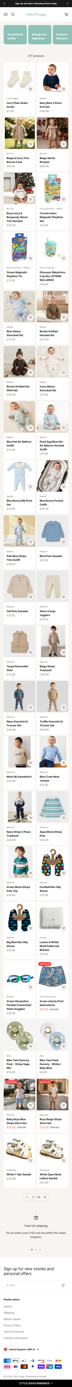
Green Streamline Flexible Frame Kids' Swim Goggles (19, 1005)
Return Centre (12, 1319)
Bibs (9, 1056)
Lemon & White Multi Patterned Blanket (49, 946)
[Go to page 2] (45, 1197)
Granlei (43, 937)
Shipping (9, 1312)
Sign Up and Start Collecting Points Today (36, 3)
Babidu (43, 98)
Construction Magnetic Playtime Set (51, 217)
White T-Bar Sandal (19, 1174)
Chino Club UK (47, 267)
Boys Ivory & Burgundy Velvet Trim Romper (17, 217)
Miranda (10, 1115)
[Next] (67, 3)
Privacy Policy (12, 1325)
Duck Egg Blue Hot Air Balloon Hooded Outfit (52, 445)
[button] (36, 1383)
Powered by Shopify (36, 1376)
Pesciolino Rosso (48, 996)
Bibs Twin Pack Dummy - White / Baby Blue (50, 1064)
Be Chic (10, 153)
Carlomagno (12, 98)
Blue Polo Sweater (51, 556)
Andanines (11, 1170)
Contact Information (16, 1338)
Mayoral (43, 551)
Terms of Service (14, 1331)
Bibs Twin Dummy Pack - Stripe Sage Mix (18, 1064)
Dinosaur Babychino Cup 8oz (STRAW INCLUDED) (52, 276)
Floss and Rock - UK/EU (51, 208)
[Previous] (4, 3)
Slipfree (43, 882)
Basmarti (44, 1115)
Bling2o (10, 996)
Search (8, 1306)
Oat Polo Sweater (17, 611)
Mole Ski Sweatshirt (19, 776)
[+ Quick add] (30, 89)
